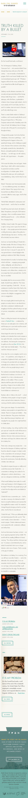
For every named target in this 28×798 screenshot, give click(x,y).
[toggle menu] (25, 3)
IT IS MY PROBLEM (8, 621)
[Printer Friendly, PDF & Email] (5, 608)
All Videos (7, 699)
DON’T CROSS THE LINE (10, 634)
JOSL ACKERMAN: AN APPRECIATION (10, 628)
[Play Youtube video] (14, 49)
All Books (7, 714)
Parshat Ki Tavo (10, 321)
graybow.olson (14, 788)
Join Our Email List (14, 759)
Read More (21, 693)
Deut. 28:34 (17, 344)
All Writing (7, 643)
